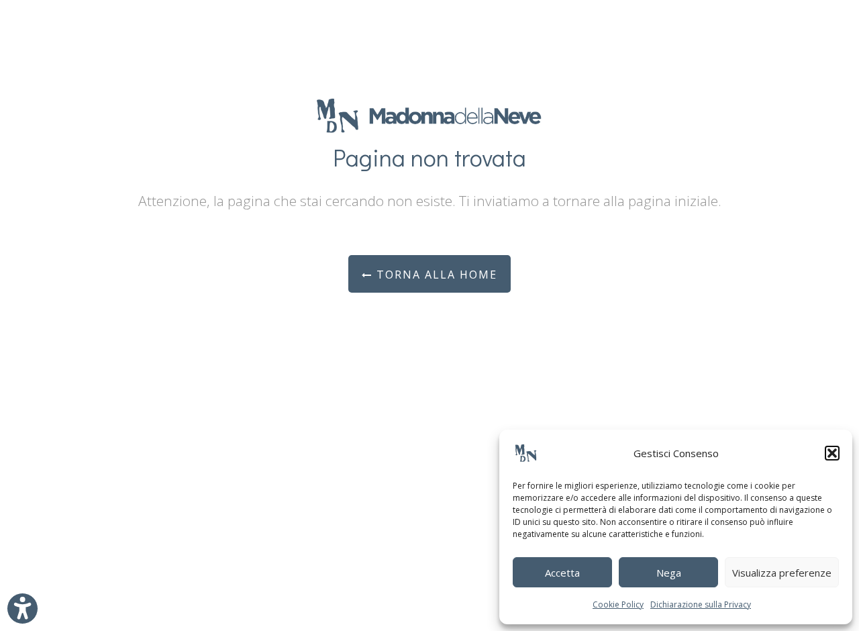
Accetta (562, 572)
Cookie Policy (618, 604)
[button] (832, 453)
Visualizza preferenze (781, 572)
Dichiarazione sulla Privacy (700, 604)
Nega (668, 572)
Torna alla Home (434, 274)
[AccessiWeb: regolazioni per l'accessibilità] (22, 608)
